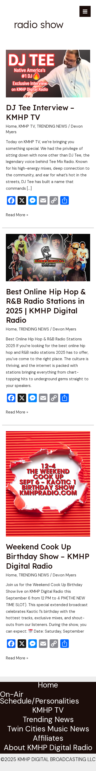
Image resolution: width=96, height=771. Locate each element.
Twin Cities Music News (48, 730)
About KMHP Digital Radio (48, 749)
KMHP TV (27, 126)
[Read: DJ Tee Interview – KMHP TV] (48, 73)
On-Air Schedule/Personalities (39, 698)
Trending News (48, 720)
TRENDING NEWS (52, 126)
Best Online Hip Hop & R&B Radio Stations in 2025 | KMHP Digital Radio (46, 306)
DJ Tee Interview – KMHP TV (40, 112)
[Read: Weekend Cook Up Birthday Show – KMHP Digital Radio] (48, 483)
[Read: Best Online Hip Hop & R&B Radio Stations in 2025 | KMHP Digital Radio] (48, 257)
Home (11, 126)
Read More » (17, 215)
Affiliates (48, 739)
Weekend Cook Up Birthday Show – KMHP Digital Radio (47, 556)
